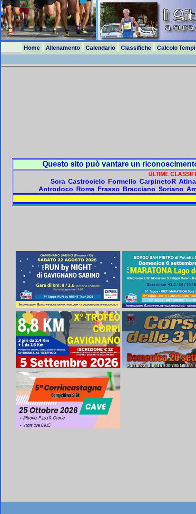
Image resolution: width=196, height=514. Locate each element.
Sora (57, 181)
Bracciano (139, 189)
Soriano (171, 189)
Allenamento (63, 48)
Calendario (100, 48)
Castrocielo (86, 181)
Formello (122, 181)
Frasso (109, 189)
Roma (85, 189)
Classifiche (136, 48)
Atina (187, 181)
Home (32, 48)
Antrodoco (56, 189)
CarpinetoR (157, 181)
